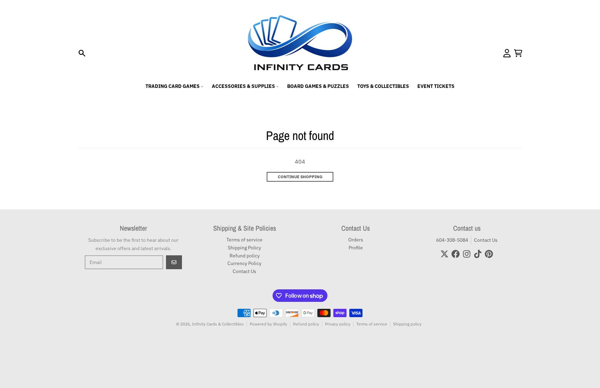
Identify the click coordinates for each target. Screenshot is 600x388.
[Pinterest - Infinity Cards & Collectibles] (489, 254)
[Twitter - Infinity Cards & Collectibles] (444, 254)
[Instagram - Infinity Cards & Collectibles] (466, 254)
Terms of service (371, 324)
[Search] (82, 53)
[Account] (507, 53)
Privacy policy (337, 324)
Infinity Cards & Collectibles (218, 324)
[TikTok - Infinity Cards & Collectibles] (478, 254)
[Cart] (518, 53)
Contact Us (486, 240)
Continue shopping (300, 176)
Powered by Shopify (268, 324)
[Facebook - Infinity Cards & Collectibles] (455, 254)
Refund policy (306, 324)
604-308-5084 (452, 240)
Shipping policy (407, 324)
